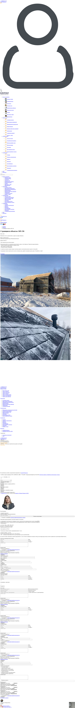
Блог (3, 171)
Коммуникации (8, 190)
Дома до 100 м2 (5, 393)
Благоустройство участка (9, 202)
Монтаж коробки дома (9, 198)
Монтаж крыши (8, 199)
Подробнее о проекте (4, 697)
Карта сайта (2, 444)
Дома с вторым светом (7, 394)
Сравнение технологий (7, 435)
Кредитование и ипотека (9, 209)
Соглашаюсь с (11, 549)
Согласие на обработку (5, 548)
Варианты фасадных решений (10, 191)
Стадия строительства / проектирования (35, 592)
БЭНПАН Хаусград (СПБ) (8, 431)
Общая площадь (31, 591)
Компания (30, 579)
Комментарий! (3, 615)
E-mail (29, 540)
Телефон (30, 541)
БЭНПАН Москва (6, 430)
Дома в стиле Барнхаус (7, 395)
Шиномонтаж (7, 185)
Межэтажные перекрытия (9, 188)
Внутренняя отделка (8, 201)
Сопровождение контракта (10, 211)
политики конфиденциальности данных (17, 517)
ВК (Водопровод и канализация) (8, 670)
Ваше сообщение (3, 558)
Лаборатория (7, 192)
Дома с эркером (6, 391)
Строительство (5, 136)
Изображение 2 (3, 686)
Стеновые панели (8, 187)
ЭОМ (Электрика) (5, 671)
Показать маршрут (3, 442)
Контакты (4, 172)
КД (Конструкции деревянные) (7, 673)
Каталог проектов (6, 176)
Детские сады (7, 180)
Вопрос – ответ (8, 194)
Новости (6, 206)
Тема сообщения (3, 556)
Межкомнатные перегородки (10, 189)
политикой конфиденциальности (13, 549)
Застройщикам (7, 208)
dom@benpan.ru (3, 1)
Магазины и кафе (8, 184)
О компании (5, 152)
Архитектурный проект (6, 668)
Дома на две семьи (6, 392)
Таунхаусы (7, 179)
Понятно (2, 488)
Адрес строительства (4, 569)
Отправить (2, 554)
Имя (29, 539)
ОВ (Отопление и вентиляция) (7, 669)
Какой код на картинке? (5, 551)
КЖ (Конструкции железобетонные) (8, 672)
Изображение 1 (3, 682)
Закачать (15, 683)
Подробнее (2, 253)
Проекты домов (8, 177)
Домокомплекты (8, 178)
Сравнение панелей (8, 193)
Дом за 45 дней (7, 196)
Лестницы (7, 200)
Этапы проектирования (4, 665)
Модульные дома (6, 390)
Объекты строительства (9, 205)
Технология (5, 117)
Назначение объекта (32, 590)
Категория (2, 587)
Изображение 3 (3, 690)
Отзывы (6, 204)
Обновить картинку (4, 553)
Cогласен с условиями (13, 517)
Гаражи (6, 183)
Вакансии (7, 207)
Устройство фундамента (9, 197)
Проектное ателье (8, 182)
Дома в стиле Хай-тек (7, 396)
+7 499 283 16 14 (3, 0)
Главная (4, 226)
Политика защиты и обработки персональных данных (49, 474)
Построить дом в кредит (5, 481)
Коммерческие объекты (9, 181)
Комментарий (3, 547)
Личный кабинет (3, 222)
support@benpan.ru (24, 472)
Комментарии (3, 598)
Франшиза (7, 210)
